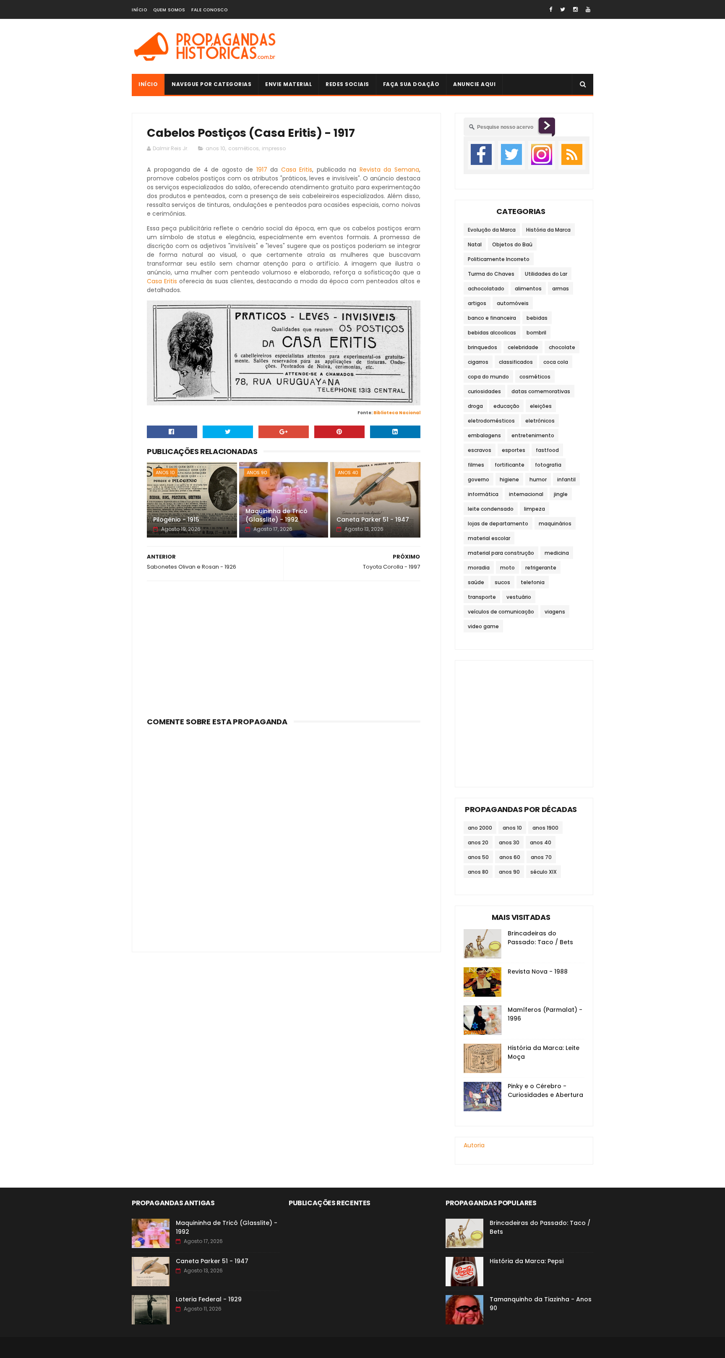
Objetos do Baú (512, 244)
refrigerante (540, 567)
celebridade (523, 347)
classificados (516, 362)
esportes (513, 450)
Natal (475, 244)
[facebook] (550, 9)
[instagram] (575, 9)
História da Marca (548, 229)
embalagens (484, 435)
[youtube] (588, 9)
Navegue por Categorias (211, 84)
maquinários (555, 523)
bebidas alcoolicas (492, 332)
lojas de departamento (498, 523)
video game (483, 626)
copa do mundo (488, 376)
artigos (477, 303)
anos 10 (215, 148)
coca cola (555, 362)
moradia (479, 567)
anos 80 (478, 871)
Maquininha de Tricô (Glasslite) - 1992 (276, 515)
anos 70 (541, 857)
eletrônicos (540, 420)
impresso (274, 148)
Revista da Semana (389, 169)
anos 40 (348, 472)
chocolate (562, 347)
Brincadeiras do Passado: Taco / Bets (540, 937)
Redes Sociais (347, 84)
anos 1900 (545, 827)
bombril (536, 332)
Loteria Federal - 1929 (209, 1299)
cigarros (478, 362)
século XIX (543, 871)
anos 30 (509, 842)
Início (139, 10)
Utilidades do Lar (546, 273)
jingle (561, 494)
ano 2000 (480, 827)
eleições (541, 406)
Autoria (474, 1145)
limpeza (534, 508)
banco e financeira (492, 317)
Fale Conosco (209, 10)
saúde (476, 582)
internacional (526, 494)
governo (478, 479)
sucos (502, 582)
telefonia (533, 582)
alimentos (528, 288)
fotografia (548, 464)
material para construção (501, 552)
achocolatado (486, 288)
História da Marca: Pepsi (526, 1261)
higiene (509, 479)
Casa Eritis (297, 169)
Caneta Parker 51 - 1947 (372, 519)
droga (475, 406)
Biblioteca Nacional (396, 413)
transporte (482, 597)
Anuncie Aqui (474, 84)
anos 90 (257, 472)
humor (538, 479)
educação (506, 406)
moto (507, 567)
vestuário (518, 597)
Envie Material (288, 84)
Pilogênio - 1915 (176, 519)
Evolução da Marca (492, 229)
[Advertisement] (440, 46)
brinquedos (482, 347)
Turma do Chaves (491, 273)
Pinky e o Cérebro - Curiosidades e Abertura (545, 1090)
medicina (557, 552)
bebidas (537, 317)
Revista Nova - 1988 (538, 971)
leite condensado (491, 508)
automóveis (513, 303)
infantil (566, 479)
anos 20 (478, 842)
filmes (476, 464)
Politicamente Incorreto (498, 259)
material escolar (489, 538)
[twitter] (562, 9)
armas (560, 288)
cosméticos (243, 148)
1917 (261, 169)
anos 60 (509, 857)
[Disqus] (283, 834)
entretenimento (532, 435)
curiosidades (484, 391)
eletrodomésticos (491, 420)
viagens (555, 611)
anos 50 (478, 857)
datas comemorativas (540, 391)
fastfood (547, 450)
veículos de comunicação (501, 611)
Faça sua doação (411, 84)
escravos (479, 450)
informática (483, 494)
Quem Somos (169, 10)
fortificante (509, 464)
